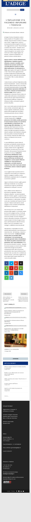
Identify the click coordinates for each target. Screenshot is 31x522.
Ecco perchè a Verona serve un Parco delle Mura (14, 321)
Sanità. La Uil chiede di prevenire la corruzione (13, 389)
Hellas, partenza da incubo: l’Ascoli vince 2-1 (15, 378)
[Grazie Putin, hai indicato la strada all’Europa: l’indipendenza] (15, 326)
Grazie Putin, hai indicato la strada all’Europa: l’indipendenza (13, 329)
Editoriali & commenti (19, 28)
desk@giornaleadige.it (8, 473)
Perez (8, 423)
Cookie (8, 491)
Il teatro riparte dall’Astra (11, 383)
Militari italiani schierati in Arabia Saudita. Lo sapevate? (15, 367)
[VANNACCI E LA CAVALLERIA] (15, 340)
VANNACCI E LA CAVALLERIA (11, 349)
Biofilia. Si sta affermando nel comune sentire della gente (14, 373)
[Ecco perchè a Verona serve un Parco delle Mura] (15, 317)
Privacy (13, 491)
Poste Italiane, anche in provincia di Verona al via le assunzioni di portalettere (14, 312)
